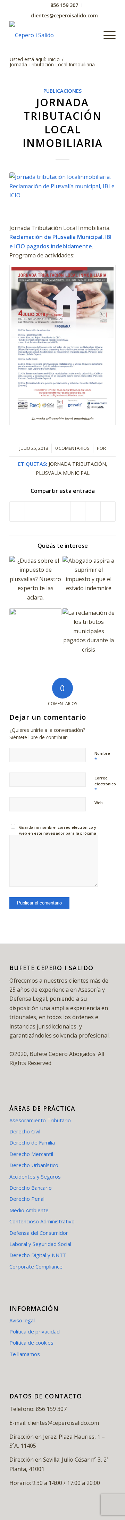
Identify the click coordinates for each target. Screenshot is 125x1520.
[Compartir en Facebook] (17, 511)
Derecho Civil (24, 1131)
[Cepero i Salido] (51, 35)
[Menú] (106, 35)
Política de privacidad (34, 1331)
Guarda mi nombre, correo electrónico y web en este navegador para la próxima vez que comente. (57, 833)
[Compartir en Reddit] (92, 511)
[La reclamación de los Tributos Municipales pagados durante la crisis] (88, 634)
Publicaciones (62, 91)
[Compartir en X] (32, 511)
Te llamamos (24, 1353)
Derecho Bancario (30, 1187)
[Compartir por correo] (108, 511)
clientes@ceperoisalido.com (64, 15)
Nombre (102, 756)
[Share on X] (47, 511)
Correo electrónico (105, 784)
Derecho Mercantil (31, 1153)
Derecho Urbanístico (33, 1165)
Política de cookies (31, 1342)
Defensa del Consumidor (38, 1232)
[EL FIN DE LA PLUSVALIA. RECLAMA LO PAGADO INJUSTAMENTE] (35, 634)
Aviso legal (22, 1320)
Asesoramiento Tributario (40, 1120)
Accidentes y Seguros (35, 1176)
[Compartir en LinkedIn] (77, 511)
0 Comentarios (72, 448)
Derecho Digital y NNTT (37, 1254)
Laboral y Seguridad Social (40, 1243)
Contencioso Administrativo (42, 1221)
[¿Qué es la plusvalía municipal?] (35, 582)
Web (98, 802)
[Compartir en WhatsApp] (62, 511)
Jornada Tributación (77, 464)
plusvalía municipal (63, 473)
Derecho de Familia (32, 1142)
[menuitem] (64, 5)
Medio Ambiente (29, 1210)
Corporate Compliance (35, 1266)
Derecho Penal (26, 1198)
